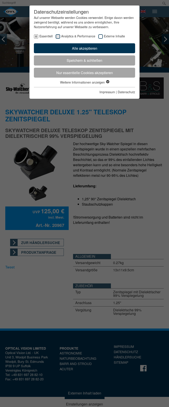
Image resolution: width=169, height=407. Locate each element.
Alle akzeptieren (84, 48)
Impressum (107, 92)
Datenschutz (126, 92)
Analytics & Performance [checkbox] (78, 36)
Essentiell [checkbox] (46, 36)
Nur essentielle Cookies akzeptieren (84, 72)
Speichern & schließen (84, 60)
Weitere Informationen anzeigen (83, 82)
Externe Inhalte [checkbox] (114, 36)
